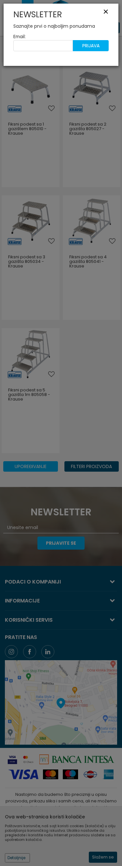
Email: (19, 36)
